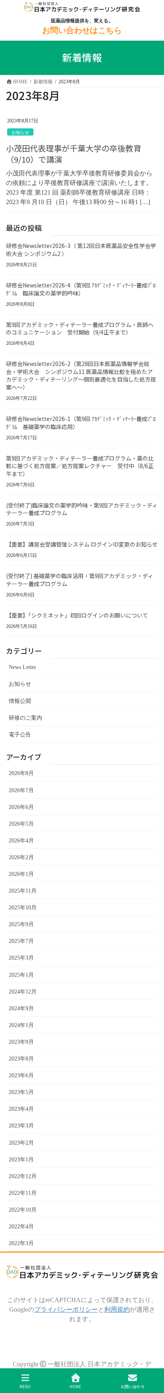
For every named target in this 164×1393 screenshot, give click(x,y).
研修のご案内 (25, 717)
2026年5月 (21, 823)
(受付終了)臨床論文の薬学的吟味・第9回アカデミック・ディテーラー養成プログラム (82, 509)
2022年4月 (21, 1226)
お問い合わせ (132, 1386)
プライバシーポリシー (66, 1309)
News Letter (22, 667)
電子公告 (20, 734)
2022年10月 (23, 1209)
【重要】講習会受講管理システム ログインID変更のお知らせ (82, 544)
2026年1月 (21, 874)
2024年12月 (23, 991)
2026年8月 (21, 773)
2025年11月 (23, 890)
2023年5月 (21, 1092)
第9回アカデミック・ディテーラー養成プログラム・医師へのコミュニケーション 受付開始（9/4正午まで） (80, 328)
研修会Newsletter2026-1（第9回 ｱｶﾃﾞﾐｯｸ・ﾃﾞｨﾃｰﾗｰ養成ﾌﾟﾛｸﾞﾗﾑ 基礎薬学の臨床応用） (81, 423)
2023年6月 (21, 1075)
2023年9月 (21, 1042)
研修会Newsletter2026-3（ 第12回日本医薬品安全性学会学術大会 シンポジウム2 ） (81, 250)
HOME (75, 1386)
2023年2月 (21, 1142)
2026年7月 (21, 790)
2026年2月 (21, 857)
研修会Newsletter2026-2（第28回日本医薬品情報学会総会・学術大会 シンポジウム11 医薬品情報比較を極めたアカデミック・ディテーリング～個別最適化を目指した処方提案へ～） (81, 375)
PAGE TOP (144, 1350)
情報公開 (20, 701)
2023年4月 (21, 1109)
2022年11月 (23, 1193)
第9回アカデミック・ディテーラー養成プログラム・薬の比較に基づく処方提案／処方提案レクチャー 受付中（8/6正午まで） (80, 466)
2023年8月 (21, 1058)
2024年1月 (21, 1025)
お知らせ (20, 132)
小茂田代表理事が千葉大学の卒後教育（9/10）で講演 (73, 153)
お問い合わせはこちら (82, 30)
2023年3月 (21, 1125)
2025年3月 (21, 957)
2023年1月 (21, 1159)
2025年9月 (21, 924)
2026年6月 (21, 807)
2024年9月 (21, 1008)
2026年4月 (21, 840)
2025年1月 (21, 975)
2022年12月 (23, 1176)
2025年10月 (23, 907)
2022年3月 (21, 1243)
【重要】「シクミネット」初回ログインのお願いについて (77, 615)
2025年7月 (21, 941)
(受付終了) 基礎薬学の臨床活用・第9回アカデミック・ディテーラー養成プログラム (79, 580)
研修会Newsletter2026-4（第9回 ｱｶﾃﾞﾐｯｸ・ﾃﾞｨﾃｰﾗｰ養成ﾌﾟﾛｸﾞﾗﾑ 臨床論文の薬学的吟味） (81, 289)
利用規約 (117, 1309)
